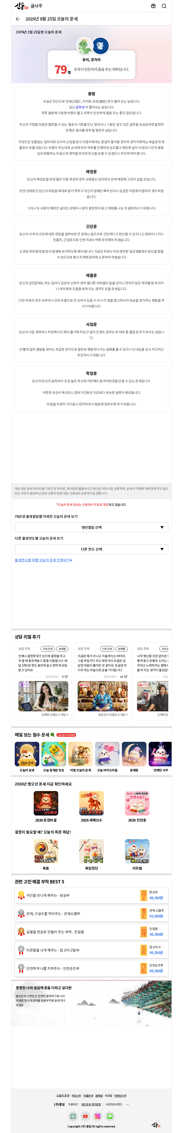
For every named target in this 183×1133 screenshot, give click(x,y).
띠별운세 (88, 1095)
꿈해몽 (98, 1095)
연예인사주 (120, 1095)
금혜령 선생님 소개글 (53, 715)
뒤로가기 (17, 19)
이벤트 (153, 6)
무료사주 (76, 1095)
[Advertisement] (91, 446)
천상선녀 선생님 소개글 (111, 715)
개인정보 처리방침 (91, 1104)
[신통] (20, 6)
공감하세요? (55, 676)
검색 (164, 6)
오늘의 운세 (62, 1095)
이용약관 (73, 1104)
